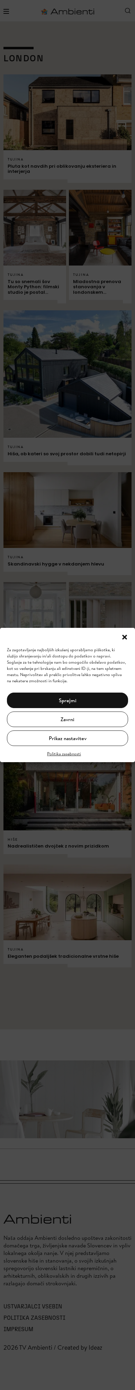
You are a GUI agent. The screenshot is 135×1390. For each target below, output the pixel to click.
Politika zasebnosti (64, 754)
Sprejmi (67, 700)
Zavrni (67, 719)
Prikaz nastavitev (68, 738)
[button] (124, 636)
